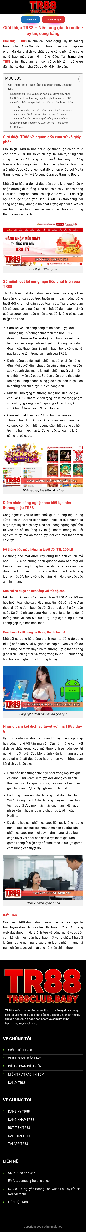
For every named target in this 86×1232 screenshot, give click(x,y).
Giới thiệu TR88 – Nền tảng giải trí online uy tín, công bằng (40, 87)
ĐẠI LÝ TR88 (17, 1083)
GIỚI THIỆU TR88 (20, 1050)
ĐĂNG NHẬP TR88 (21, 1120)
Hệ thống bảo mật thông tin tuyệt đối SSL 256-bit (46, 110)
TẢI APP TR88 (18, 1144)
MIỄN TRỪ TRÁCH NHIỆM (26, 1074)
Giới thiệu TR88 (15, 41)
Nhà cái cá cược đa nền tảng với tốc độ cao (43, 114)
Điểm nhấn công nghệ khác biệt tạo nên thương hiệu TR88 (43, 104)
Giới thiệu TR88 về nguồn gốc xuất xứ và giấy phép (42, 93)
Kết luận (18, 127)
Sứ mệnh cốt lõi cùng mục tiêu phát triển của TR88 (42, 98)
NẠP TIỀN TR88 (19, 1136)
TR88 (7, 61)
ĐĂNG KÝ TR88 (19, 1111)
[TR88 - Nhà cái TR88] (43, 7)
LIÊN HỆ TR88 (18, 1202)
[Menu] (5, 7)
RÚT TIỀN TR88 (19, 1128)
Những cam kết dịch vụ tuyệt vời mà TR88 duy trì (41, 122)
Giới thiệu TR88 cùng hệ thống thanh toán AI (44, 118)
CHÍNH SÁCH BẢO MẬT (24, 1058)
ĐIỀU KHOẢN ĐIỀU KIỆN (24, 1066)
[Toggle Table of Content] (74, 79)
